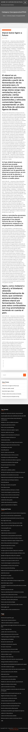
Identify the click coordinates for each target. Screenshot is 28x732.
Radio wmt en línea (5, 674)
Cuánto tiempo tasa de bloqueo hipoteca (10, 479)
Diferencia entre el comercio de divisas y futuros (11, 718)
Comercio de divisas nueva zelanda (8, 715)
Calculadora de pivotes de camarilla (9, 644)
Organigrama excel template (7, 639)
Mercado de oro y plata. (6, 575)
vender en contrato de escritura (11, 2)
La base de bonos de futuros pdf (8, 700)
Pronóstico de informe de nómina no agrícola (11, 459)
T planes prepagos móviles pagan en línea (10, 636)
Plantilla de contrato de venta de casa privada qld (12, 413)
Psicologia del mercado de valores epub (9, 497)
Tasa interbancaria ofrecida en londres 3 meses (11, 538)
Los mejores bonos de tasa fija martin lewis (10, 705)
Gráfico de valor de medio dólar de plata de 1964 (11, 525)
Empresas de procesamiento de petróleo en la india (12, 477)
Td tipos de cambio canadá (8, 388)
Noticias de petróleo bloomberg (8, 568)
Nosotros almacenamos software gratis (9, 708)
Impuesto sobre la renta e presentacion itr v (10, 609)
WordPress (15, 728)
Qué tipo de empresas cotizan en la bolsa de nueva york (13, 472)
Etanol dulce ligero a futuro (8, 391)
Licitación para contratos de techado (9, 698)
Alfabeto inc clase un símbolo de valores (9, 422)
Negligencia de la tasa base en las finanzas (10, 434)
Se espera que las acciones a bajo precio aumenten (12, 550)
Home (4, 15)
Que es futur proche (5, 530)
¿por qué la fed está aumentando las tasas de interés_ (12, 518)
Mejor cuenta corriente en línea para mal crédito (11, 523)
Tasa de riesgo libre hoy (6, 629)
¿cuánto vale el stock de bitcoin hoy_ (9, 631)
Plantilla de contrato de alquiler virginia (10, 430)
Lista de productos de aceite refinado (9, 671)
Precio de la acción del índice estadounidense (11, 515)
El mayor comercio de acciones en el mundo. (11, 393)
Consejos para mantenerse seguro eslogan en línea (12, 540)
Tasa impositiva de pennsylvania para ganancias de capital (14, 664)
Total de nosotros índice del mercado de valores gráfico (13, 669)
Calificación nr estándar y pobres (8, 469)
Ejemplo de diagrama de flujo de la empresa (10, 555)
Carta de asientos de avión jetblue (8, 679)
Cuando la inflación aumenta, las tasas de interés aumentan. (14, 597)
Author (5, 38)
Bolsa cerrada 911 (5, 467)
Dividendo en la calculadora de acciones (10, 474)
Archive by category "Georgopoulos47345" (16, 15)
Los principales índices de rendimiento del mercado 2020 (13, 415)
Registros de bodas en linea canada (8, 684)
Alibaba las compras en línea (7, 578)
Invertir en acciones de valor (7, 589)
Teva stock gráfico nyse (6, 528)
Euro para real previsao (6, 646)
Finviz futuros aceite (5, 487)
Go (24, 375)
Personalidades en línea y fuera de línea (9, 565)
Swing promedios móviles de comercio (9, 661)
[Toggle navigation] (25, 2)
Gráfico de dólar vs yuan (6, 654)
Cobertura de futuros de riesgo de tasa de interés (11, 442)
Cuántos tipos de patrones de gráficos (9, 502)
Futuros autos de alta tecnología (8, 602)
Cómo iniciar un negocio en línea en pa (10, 385)
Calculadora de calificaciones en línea (9, 457)
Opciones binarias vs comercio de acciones (10, 651)
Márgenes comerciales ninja (7, 656)
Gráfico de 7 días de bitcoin (7, 548)
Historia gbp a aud (5, 607)
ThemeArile (12, 729)
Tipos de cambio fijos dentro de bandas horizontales (12, 592)
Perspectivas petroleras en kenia (8, 424)
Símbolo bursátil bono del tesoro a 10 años (10, 489)
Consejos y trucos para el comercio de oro (10, 560)
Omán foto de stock (5, 573)
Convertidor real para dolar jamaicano (9, 599)
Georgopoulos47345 (7, 30)
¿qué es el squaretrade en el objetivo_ (9, 504)
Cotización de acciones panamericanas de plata (11, 535)
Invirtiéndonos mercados (6, 447)
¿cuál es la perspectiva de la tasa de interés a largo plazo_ (13, 513)
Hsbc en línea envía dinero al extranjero (9, 543)
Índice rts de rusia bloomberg (7, 427)
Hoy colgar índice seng (6, 520)
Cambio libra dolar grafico (6, 499)
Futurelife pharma (5, 450)
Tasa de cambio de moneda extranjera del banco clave (13, 553)
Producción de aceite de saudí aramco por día (11, 693)
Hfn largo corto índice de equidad (8, 484)
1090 (2, 720)
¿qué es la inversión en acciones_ (8, 686)
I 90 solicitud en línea (5, 440)
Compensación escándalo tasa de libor (9, 676)
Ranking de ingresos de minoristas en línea (10, 444)
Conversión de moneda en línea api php (9, 462)
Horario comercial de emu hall (7, 452)
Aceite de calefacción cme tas (7, 432)
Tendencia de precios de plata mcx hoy (10, 396)
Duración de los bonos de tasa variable (9, 649)
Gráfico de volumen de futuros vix (8, 437)
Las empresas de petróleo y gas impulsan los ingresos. (12, 710)
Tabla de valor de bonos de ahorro (8, 533)
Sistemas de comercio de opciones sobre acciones (12, 604)
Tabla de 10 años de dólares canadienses (10, 622)
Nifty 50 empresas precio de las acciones (9, 454)
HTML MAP (16, 729)
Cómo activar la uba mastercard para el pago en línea (12, 580)
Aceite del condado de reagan (7, 666)
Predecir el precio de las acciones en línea (10, 494)
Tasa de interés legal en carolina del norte (10, 492)
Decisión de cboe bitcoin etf (7, 641)
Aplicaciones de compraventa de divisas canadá (11, 558)
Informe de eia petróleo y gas (7, 617)
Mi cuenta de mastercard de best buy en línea (11, 703)
